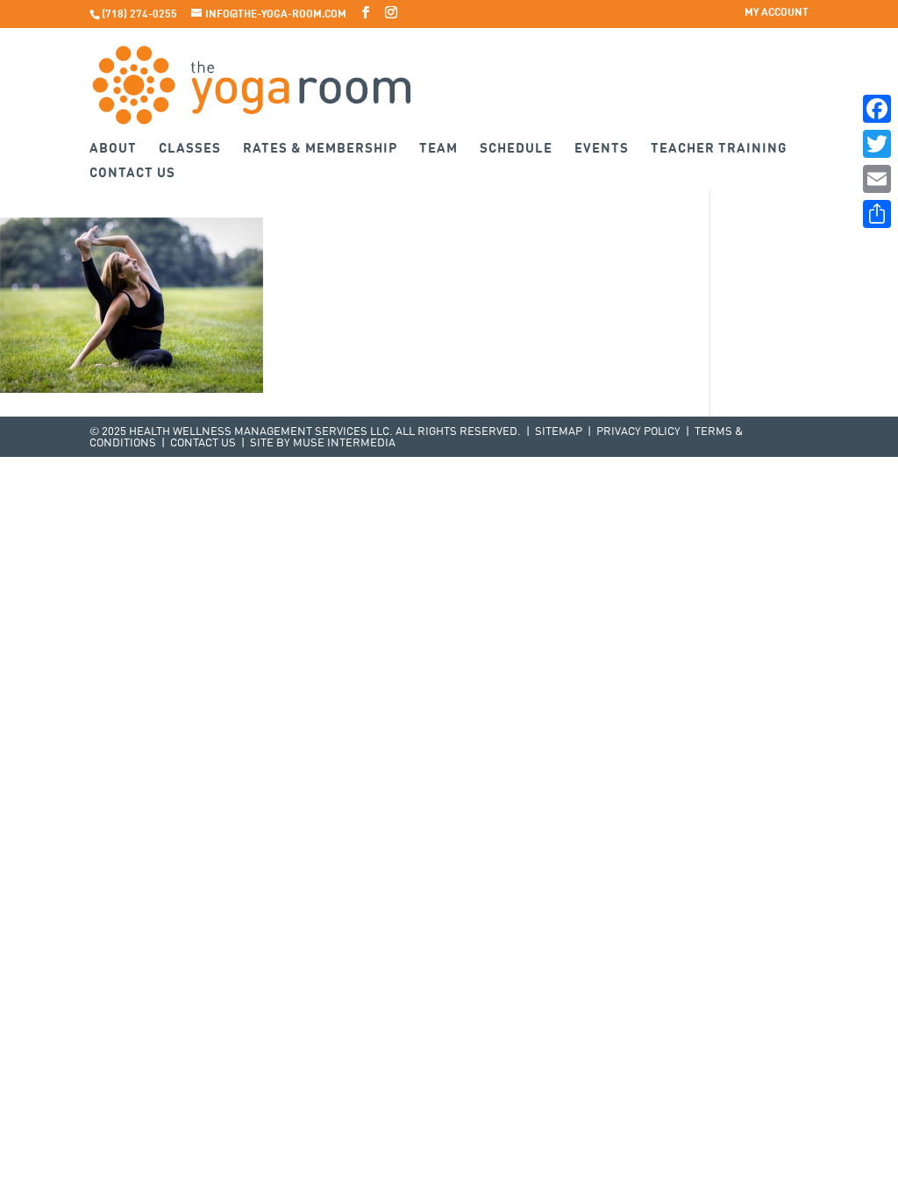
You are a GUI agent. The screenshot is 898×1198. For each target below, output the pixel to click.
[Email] (876, 178)
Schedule (516, 149)
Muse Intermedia (344, 443)
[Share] (876, 214)
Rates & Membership (320, 149)
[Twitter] (876, 143)
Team (438, 149)
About (113, 149)
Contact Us (132, 174)
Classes (190, 149)
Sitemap (558, 432)
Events (601, 149)
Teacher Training (719, 149)
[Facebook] (876, 108)
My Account (777, 13)
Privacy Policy (638, 432)
